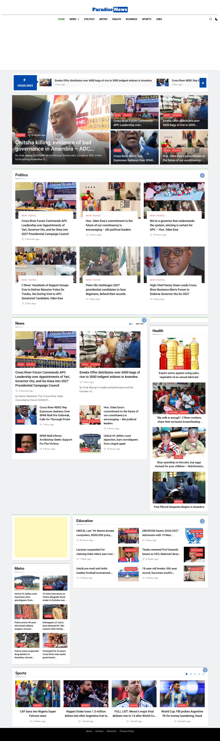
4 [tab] (199, 674)
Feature (173, 412)
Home (61, 19)
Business (131, 19)
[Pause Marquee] (203, 83)
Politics (89, 19)
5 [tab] (203, 674)
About (89, 731)
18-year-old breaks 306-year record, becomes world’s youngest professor (159, 573)
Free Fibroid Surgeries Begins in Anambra (179, 506)
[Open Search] (210, 19)
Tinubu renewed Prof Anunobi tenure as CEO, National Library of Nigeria (161, 554)
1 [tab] (186, 674)
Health (116, 19)
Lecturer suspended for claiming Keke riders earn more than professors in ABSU (95, 554)
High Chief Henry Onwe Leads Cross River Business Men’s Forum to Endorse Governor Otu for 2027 (173, 289)
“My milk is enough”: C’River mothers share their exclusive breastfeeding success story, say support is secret (179, 421)
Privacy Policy (127, 731)
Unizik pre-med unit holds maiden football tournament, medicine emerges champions (94, 573)
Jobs (159, 19)
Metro (103, 19)
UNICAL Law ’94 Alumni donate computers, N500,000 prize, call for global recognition (95, 535)
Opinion (177, 115)
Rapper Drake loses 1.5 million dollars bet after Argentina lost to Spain (86, 716)
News (73, 19)
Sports (146, 19)
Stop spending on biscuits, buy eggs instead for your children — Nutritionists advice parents (179, 466)
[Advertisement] (110, 47)
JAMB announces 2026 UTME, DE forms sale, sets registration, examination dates (54, 148)
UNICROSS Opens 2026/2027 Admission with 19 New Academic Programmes (160, 535)
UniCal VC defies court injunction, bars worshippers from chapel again (121, 439)
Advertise (111, 731)
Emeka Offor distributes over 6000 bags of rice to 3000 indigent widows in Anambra (56, 80)
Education (21, 135)
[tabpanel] (38, 701)
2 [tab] (191, 674)
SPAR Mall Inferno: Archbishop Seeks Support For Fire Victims (56, 439)
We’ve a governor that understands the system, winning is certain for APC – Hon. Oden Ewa (172, 225)
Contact (99, 731)
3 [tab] (195, 674)
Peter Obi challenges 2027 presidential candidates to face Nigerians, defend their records (106, 289)
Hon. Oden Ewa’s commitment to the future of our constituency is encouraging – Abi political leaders (109, 225)
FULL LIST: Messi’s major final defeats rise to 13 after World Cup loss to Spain (134, 716)
